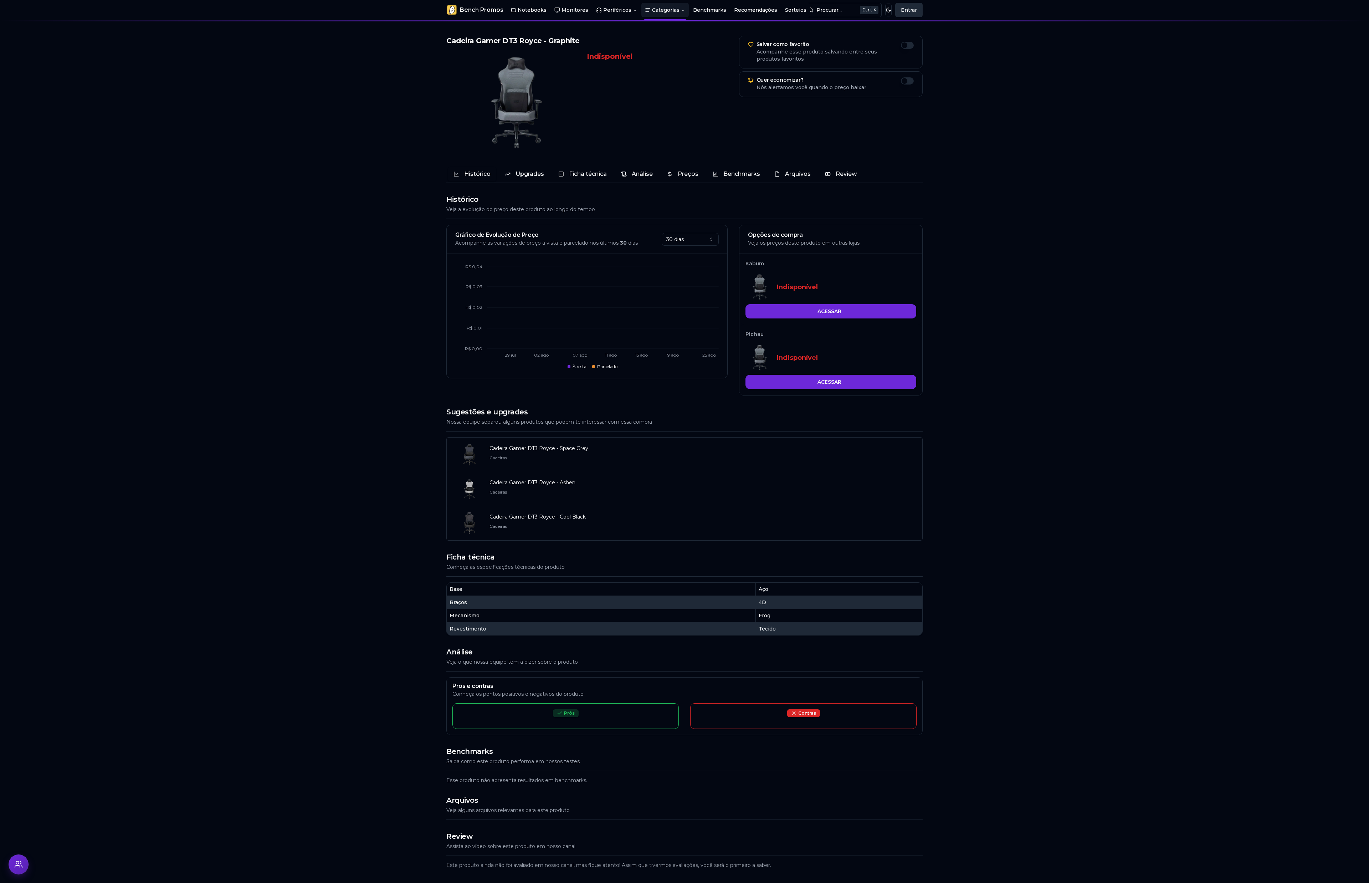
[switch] (907, 45)
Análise (642, 173)
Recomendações (755, 10)
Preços (688, 173)
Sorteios (795, 10)
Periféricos (617, 10)
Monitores (575, 10)
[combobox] (690, 239)
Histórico (477, 173)
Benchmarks (709, 10)
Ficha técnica (588, 173)
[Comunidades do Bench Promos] (19, 864)
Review (846, 173)
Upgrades (530, 173)
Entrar (909, 10)
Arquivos (798, 173)
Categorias (666, 10)
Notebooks (532, 10)
